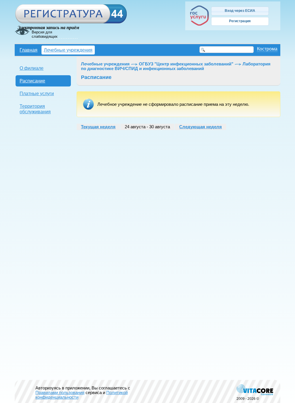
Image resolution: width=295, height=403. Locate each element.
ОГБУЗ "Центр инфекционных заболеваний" (186, 64)
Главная (28, 49)
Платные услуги (37, 93)
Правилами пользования (59, 392)
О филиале (32, 68)
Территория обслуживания (35, 108)
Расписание (32, 80)
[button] (240, 11)
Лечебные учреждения (68, 49)
